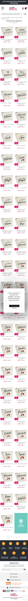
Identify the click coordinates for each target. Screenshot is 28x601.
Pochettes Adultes (18, 17)
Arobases (15, 598)
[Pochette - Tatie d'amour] (21, 286)
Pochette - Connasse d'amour (21, 273)
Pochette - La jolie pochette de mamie (6, 231)
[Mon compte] (23, 8)
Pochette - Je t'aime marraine (21, 104)
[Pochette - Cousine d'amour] (21, 392)
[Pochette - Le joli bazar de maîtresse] (7, 31)
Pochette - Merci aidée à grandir (21, 82)
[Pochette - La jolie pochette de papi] (21, 222)
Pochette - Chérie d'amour (7, 336)
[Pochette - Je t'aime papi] (7, 180)
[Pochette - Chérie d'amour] (7, 328)
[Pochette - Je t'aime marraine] (21, 95)
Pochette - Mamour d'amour (21, 337)
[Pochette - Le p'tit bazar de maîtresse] (21, 31)
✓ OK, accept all (14, 306)
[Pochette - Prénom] (7, 95)
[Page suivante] (21, 523)
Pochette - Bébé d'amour (21, 315)
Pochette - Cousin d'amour (7, 422)
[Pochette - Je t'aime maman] (7, 52)
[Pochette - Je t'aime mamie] (7, 116)
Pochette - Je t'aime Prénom (21, 61)
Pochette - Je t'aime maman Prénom (21, 507)
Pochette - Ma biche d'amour (21, 443)
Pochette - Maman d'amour (7, 167)
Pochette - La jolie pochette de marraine (21, 252)
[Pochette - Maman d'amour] (7, 158)
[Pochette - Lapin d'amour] (7, 371)
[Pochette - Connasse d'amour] (21, 264)
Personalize (14, 307)
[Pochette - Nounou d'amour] (7, 392)
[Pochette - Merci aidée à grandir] (21, 73)
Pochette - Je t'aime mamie (7, 124)
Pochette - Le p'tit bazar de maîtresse (21, 40)
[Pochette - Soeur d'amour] (21, 455)
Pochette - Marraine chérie (21, 125)
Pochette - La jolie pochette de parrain (7, 273)
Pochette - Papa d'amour (7, 506)
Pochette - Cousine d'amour (21, 401)
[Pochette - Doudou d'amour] (21, 349)
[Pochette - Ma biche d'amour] (21, 434)
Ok (25, 569)
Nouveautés (7, 17)
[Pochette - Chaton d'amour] (21, 371)
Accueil (2, 17)
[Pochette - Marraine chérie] (21, 116)
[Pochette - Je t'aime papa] (21, 180)
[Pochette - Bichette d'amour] (7, 434)
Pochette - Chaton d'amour (21, 379)
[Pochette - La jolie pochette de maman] (7, 243)
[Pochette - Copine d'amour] (21, 158)
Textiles (12, 17)
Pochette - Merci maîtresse (7, 82)
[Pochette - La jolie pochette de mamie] (7, 222)
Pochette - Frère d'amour (7, 463)
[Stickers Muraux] (13, 8)
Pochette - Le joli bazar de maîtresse (7, 40)
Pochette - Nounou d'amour (7, 401)
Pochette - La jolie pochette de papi (21, 231)
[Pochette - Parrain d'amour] (7, 477)
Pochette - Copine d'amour (21, 167)
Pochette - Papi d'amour (7, 527)
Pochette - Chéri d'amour (7, 357)
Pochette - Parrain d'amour (7, 485)
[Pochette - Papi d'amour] (7, 519)
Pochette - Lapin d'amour (7, 378)
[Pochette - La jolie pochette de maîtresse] (21, 201)
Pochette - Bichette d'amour (7, 443)
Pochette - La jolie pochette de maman (7, 252)
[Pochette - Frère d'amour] (7, 455)
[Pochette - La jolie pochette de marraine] (21, 243)
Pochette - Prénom (7, 103)
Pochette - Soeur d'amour (21, 463)
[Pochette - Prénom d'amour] (21, 413)
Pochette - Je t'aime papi (7, 187)
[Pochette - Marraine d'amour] (21, 477)
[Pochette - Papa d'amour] (7, 498)
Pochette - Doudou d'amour (21, 358)
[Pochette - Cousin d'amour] (7, 413)
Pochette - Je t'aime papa (21, 187)
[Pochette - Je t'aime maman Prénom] (21, 498)
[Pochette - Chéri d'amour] (7, 349)
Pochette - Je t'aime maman (7, 61)
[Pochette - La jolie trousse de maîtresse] (7, 201)
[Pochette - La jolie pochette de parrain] (7, 264)
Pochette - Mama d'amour (7, 315)
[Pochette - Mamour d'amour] (21, 328)
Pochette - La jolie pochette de (21, 210)
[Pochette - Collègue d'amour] (7, 286)
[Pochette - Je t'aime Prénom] (21, 52)
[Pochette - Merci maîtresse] (7, 73)
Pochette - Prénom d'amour (21, 422)
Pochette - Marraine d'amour (21, 485)
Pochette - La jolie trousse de (6, 210)
